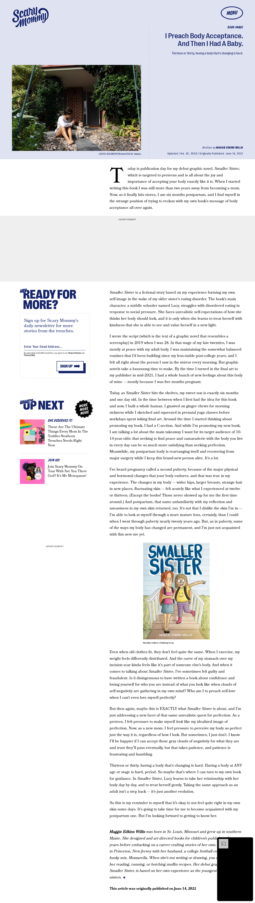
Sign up (66, 366)
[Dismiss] (248, 840)
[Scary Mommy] (30, 17)
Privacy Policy (29, 355)
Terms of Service (74, 353)
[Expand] (221, 840)
